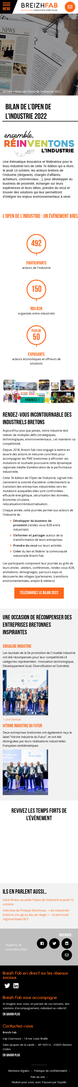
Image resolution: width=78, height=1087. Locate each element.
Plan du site (37, 1077)
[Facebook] (42, 943)
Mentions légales (18, 1070)
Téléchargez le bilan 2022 (39, 593)
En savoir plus (11, 1014)
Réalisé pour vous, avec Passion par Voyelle (39, 1082)
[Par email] (66, 955)
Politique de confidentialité (50, 1070)
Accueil (7, 91)
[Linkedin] (66, 943)
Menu (6, 9)
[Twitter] (54, 943)
